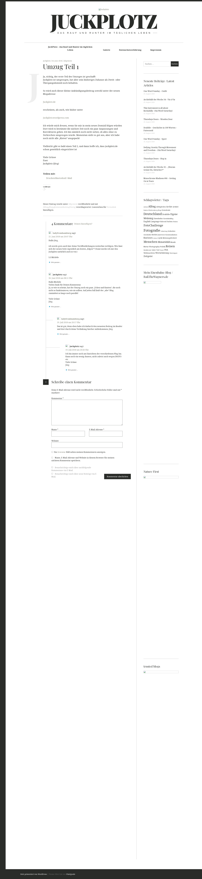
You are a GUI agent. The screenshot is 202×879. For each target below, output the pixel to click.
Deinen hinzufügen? (83, 224)
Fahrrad (163, 221)
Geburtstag (164, 231)
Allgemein (68, 61)
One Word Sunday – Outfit (155, 91)
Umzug (72, 207)
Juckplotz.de (49, 101)
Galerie (106, 50)
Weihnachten (149, 253)
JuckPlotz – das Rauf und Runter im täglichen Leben (70, 48)
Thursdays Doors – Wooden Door (158, 119)
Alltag (45, 207)
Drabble (166, 214)
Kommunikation (61, 207)
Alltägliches (161, 207)
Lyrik (160, 238)
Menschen (150, 242)
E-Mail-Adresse (96, 429)
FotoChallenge (153, 225)
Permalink (111, 207)
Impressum (155, 50)
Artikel (175, 207)
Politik (162, 246)
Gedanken (171, 231)
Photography (154, 246)
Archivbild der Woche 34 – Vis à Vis (159, 99)
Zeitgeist (148, 256)
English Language (152, 221)
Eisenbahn (158, 218)
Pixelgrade (70, 874)
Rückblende (147, 250)
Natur (146, 246)
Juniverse (161, 235)
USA (166, 250)
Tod (157, 250)
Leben (155, 238)
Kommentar (57, 398)
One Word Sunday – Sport (155, 139)
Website (55, 440)
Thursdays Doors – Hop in (155, 158)
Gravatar (61, 452)
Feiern (175, 222)
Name (54, 429)
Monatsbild (164, 241)
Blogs (51, 207)
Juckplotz (103, 21)
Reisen (170, 246)
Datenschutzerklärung (130, 50)
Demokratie (166, 210)
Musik (173, 242)
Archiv (169, 206)
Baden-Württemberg (150, 210)
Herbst (154, 235)
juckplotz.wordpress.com (56, 117)
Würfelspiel (173, 253)
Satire (154, 250)
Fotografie (152, 230)
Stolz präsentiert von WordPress (33, 874)
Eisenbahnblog (168, 218)
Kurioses (148, 237)
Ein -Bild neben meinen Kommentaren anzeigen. (80, 452)
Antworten (53, 265)
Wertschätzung (162, 253)
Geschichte (147, 235)
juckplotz (47, 61)
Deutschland (153, 214)
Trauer (162, 250)
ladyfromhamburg (62, 233)
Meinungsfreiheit (170, 238)
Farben (170, 221)
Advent (146, 207)
